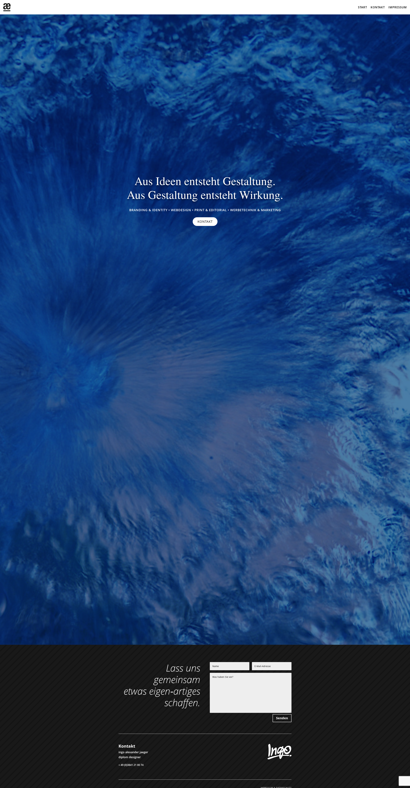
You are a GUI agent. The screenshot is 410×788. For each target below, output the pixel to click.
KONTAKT (205, 221)
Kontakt (378, 7)
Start (362, 7)
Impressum (397, 7)
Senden (282, 718)
